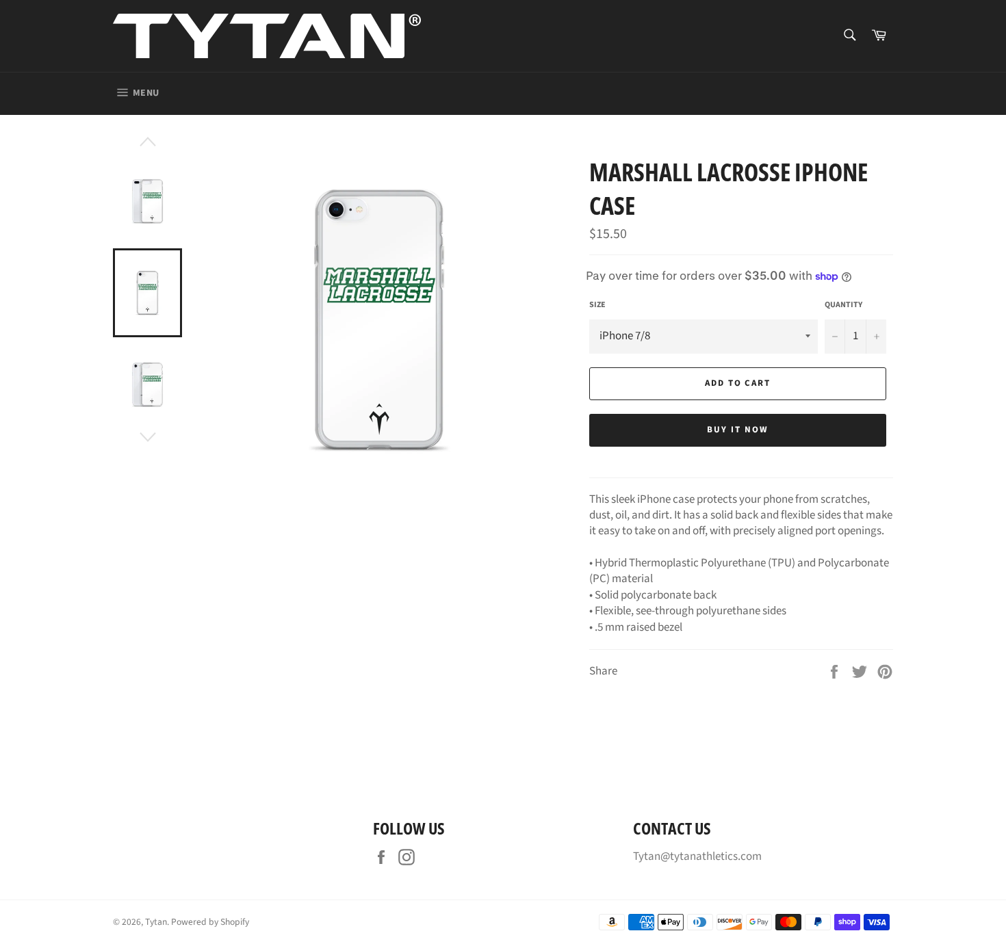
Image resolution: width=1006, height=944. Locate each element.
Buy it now (738, 429)
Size (597, 305)
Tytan (156, 921)
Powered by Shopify (210, 921)
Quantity (843, 305)
